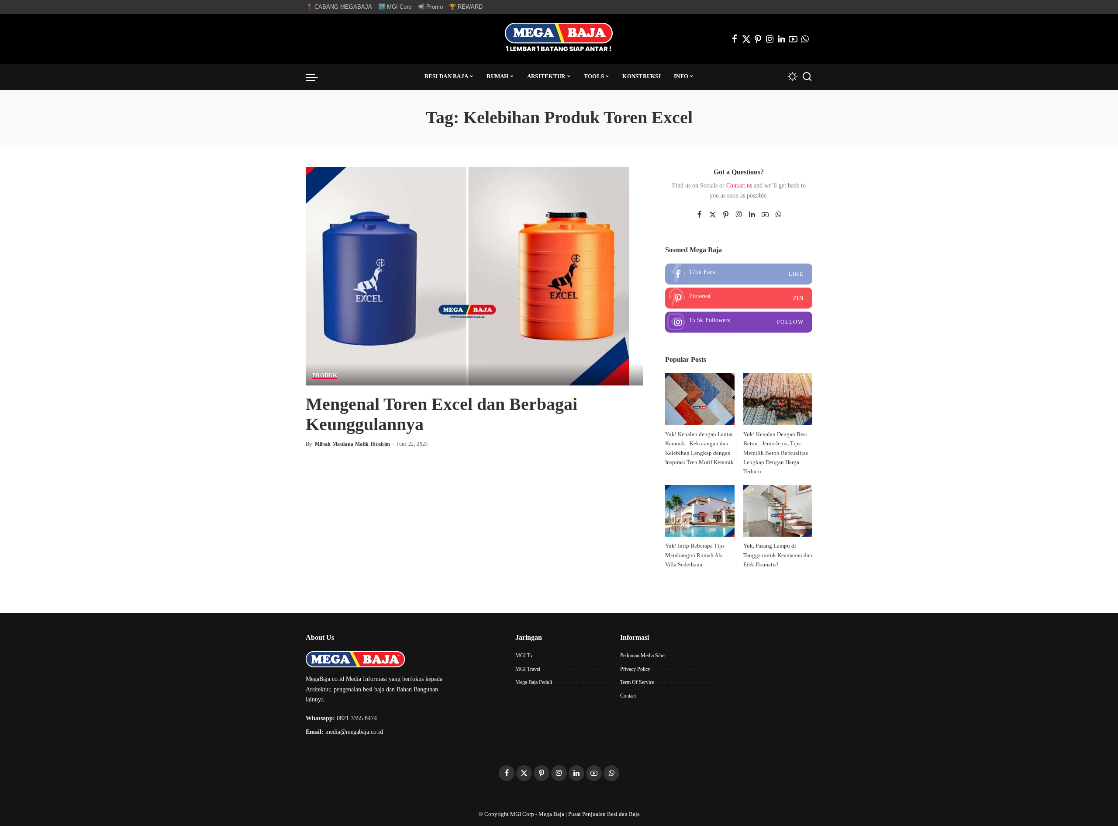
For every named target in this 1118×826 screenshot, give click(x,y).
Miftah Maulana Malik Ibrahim (352, 444)
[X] (746, 39)
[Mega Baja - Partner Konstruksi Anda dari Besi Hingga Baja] (559, 39)
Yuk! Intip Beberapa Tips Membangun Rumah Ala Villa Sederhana (695, 555)
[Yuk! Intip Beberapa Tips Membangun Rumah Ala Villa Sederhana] (699, 511)
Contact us (739, 185)
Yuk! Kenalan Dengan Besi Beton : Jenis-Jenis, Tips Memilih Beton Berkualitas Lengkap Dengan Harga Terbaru (775, 453)
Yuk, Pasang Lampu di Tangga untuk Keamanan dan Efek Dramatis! (777, 555)
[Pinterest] (758, 39)
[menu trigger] (316, 77)
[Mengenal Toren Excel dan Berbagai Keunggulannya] (467, 275)
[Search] (807, 77)
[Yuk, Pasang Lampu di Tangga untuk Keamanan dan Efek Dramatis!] (777, 511)
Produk (324, 375)
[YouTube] (793, 39)
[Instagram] (770, 39)
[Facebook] (734, 39)
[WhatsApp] (805, 39)
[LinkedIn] (781, 39)
